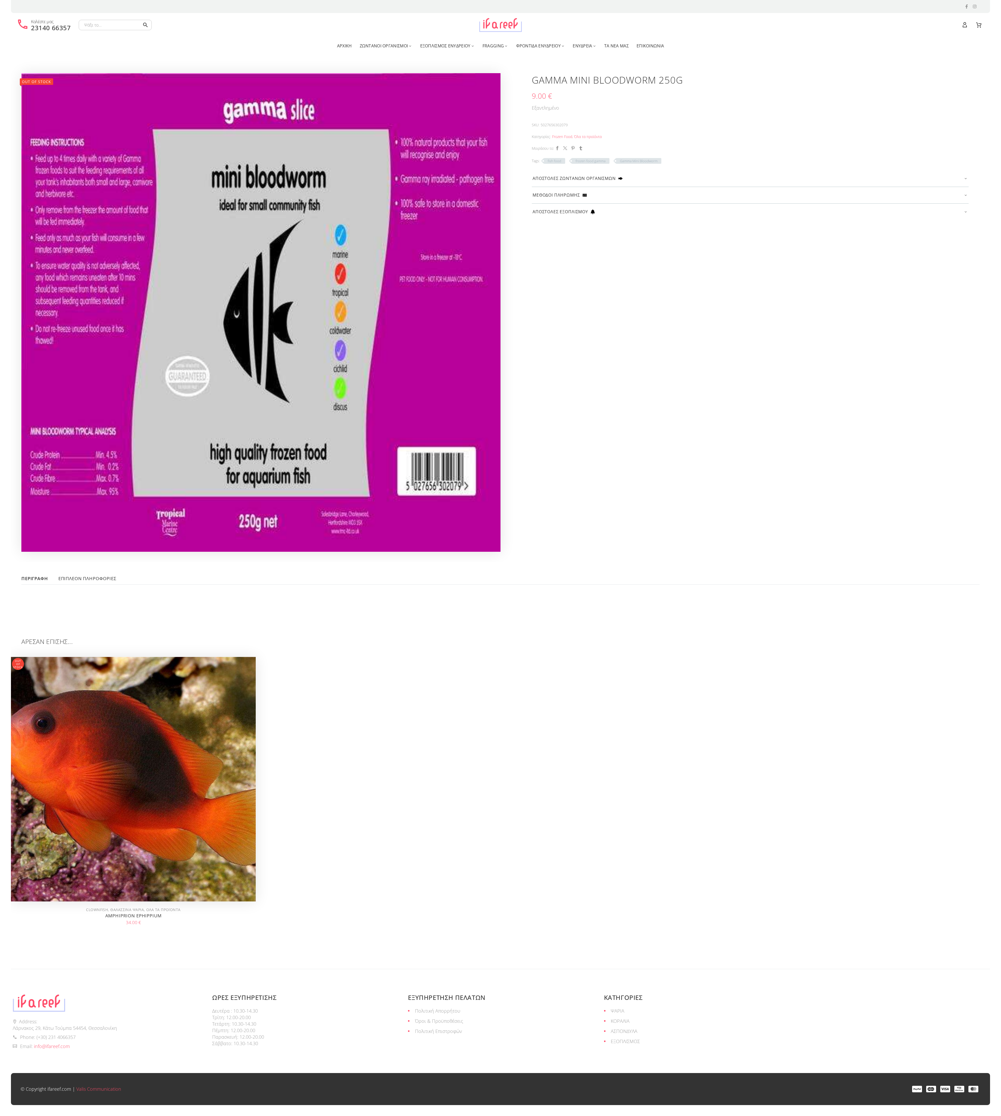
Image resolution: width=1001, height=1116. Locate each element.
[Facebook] (557, 148)
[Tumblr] (581, 148)
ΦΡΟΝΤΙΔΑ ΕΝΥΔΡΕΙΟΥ (538, 46)
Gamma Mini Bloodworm (638, 161)
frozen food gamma (591, 161)
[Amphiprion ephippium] (133, 779)
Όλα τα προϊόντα (588, 136)
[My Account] (965, 25)
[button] (145, 25)
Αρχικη (344, 46)
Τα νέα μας (616, 46)
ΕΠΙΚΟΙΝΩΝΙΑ (650, 46)
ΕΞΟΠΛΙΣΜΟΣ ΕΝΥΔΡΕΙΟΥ (445, 46)
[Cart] (979, 25)
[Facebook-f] (967, 6)
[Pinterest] (573, 148)
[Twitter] (565, 148)
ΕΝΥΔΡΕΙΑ (582, 46)
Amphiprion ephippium (133, 916)
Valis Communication (98, 1089)
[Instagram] (975, 6)
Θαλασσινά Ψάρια (127, 909)
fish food (554, 161)
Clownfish (97, 909)
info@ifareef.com (52, 1046)
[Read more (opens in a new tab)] (43, 25)
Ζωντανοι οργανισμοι (384, 46)
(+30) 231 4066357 (56, 1037)
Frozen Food (562, 136)
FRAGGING (493, 46)
